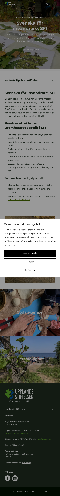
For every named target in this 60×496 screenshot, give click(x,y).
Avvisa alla (30, 270)
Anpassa (30, 261)
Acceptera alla (30, 253)
